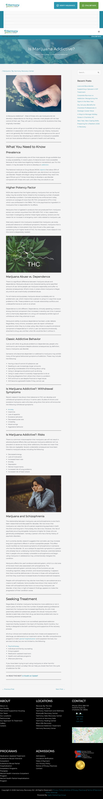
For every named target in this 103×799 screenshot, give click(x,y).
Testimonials (5, 718)
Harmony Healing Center (46, 721)
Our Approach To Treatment (11, 721)
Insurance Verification (44, 758)
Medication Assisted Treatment (12, 756)
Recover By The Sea (44, 706)
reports (42, 170)
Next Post (60, 689)
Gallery (2, 723)
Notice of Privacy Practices (46, 766)
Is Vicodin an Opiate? (30, 676)
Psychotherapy (13, 646)
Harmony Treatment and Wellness (50, 711)
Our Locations (5, 716)
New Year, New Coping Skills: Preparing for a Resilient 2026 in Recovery (88, 124)
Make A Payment (43, 761)
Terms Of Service (94, 790)
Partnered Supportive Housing (12, 711)
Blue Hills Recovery (43, 723)
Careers (3, 726)
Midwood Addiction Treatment (48, 726)
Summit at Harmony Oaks (46, 718)
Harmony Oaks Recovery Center (49, 716)
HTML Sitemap (51, 792)
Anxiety (11, 409)
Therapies (4, 771)
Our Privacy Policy (43, 763)
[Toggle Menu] (94, 13)
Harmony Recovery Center (46, 728)
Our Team (4, 713)
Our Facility (4, 708)
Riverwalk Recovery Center (47, 713)
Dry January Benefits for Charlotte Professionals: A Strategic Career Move (86, 108)
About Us (4, 706)
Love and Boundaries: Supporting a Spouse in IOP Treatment (87, 89)
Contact (39, 768)
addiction (45, 165)
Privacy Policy (58, 790)
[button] (51, 12)
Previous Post (8, 689)
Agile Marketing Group (57, 795)
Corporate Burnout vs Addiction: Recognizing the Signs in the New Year (87, 98)
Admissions (40, 756)
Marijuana (6, 71)
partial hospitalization (27, 639)
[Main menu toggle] (99, 32)
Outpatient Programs (8, 768)
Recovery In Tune (43, 708)
